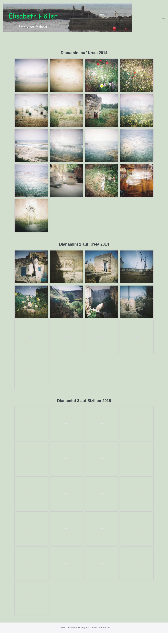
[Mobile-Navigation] (163, 17)
